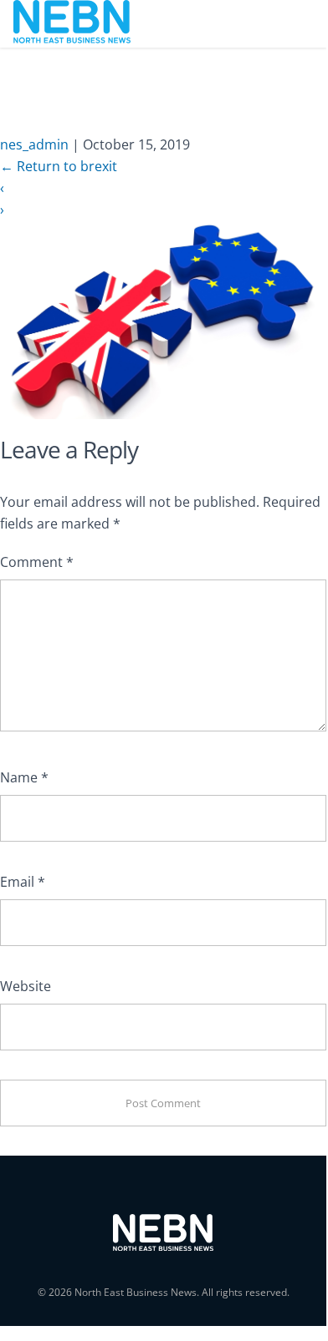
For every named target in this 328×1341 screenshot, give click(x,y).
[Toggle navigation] (290, 23)
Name (24, 777)
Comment (37, 562)
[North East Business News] (72, 24)
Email (22, 882)
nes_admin (34, 144)
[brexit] (163, 318)
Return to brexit (58, 166)
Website (25, 986)
